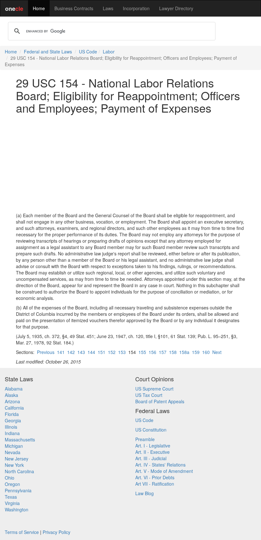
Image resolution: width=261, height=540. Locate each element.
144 (91, 352)
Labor (109, 51)
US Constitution (150, 429)
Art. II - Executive (152, 452)
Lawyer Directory (176, 8)
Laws (108, 8)
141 (61, 352)
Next (217, 352)
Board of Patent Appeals (159, 401)
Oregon (12, 484)
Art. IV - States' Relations (160, 464)
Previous (45, 352)
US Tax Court (148, 395)
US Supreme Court (154, 388)
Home (39, 8)
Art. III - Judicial (150, 458)
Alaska (11, 395)
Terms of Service (22, 532)
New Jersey (16, 458)
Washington (16, 509)
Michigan (14, 446)
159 (196, 352)
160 (206, 352)
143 (81, 352)
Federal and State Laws (48, 51)
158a (184, 352)
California (14, 408)
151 (101, 352)
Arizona (12, 401)
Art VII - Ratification (154, 484)
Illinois (11, 427)
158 (173, 352)
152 (112, 352)
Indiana (12, 433)
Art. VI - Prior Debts (154, 477)
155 (142, 352)
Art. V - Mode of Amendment (164, 471)
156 (152, 352)
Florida (12, 414)
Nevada (12, 452)
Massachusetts (20, 439)
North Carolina (19, 471)
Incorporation (136, 8)
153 (122, 352)
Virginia (12, 503)
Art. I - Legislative (152, 445)
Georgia (13, 420)
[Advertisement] (130, 163)
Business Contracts (73, 8)
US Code (88, 51)
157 (162, 352)
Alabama (14, 388)
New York (14, 465)
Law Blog (144, 493)
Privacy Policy (56, 532)
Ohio (9, 477)
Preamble (145, 439)
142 (71, 352)
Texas (11, 497)
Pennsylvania (18, 490)
